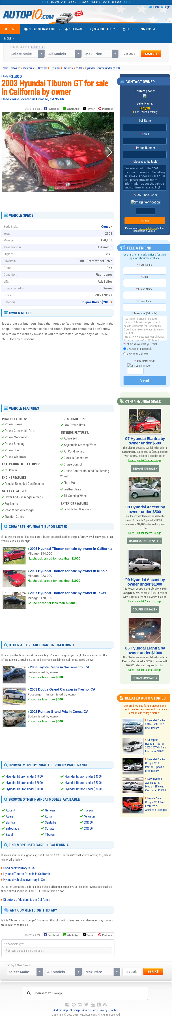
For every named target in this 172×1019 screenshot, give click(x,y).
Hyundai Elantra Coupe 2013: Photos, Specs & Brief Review (155, 765)
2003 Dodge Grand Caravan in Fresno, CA (62, 689)
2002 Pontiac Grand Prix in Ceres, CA (59, 711)
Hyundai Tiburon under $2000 (24, 783)
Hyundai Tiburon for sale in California (27, 874)
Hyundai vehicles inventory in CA (24, 880)
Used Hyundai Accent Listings (144, 533)
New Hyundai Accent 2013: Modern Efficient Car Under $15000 (155, 784)
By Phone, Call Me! (137, 353)
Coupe (105, 227)
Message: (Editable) (144, 161)
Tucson (89, 810)
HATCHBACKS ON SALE (144, 541)
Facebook (53, 108)
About (85, 1010)
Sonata (49, 829)
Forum (150, 29)
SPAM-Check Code (145, 195)
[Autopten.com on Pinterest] (74, 1004)
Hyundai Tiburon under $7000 (83, 789)
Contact (114, 1010)
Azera (9, 816)
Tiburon (50, 835)
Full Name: (144, 120)
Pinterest (107, 108)
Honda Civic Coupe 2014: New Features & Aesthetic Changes (156, 804)
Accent (10, 810)
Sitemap (75, 1010)
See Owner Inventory (146, 112)
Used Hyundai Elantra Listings (144, 460)
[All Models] (64, 54)
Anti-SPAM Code (144, 361)
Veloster (89, 816)
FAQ (94, 1010)
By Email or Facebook (139, 348)
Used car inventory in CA (19, 868)
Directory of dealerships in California (26, 900)
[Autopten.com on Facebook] (67, 1004)
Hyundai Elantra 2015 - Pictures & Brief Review (155, 724)
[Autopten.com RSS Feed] (105, 1004)
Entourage (12, 829)
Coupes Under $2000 (95, 302)
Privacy (103, 1010)
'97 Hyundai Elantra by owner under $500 (145, 440)
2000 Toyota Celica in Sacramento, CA (59, 667)
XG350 (88, 829)
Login (167, 7)
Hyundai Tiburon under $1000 (24, 776)
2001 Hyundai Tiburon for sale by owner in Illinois (68, 571)
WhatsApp (73, 108)
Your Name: (145, 264)
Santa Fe (50, 822)
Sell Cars (75, 29)
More (7, 38)
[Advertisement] (58, 200)
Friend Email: (144, 301)
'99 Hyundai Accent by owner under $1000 (145, 581)
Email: (145, 134)
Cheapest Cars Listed (43, 29)
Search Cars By (104, 29)
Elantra (10, 822)
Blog (130, 29)
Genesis (50, 810)
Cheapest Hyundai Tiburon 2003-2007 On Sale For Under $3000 (155, 745)
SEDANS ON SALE (144, 468)
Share (156, 7)
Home (12, 29)
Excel (9, 835)
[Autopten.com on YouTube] (93, 1004)
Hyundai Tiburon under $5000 (83, 783)
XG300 (88, 822)
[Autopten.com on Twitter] (86, 1004)
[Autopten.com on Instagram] (80, 1004)
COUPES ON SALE (144, 609)
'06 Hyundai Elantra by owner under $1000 (145, 650)
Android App (60, 1010)
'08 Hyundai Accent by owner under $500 (145, 509)
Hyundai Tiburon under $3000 (24, 789)
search (151, 53)
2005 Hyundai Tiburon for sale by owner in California (71, 549)
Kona (48, 816)
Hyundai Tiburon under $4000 (83, 776)
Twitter (90, 108)
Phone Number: (145, 148)
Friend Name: (144, 289)
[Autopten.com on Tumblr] (99, 1004)
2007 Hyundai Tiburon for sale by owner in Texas (68, 593)
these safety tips (148, 228)
